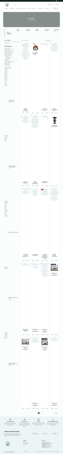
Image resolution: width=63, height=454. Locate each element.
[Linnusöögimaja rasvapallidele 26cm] (54, 119)
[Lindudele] (5, 33)
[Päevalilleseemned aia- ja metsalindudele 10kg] (44, 295)
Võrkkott (18, 29)
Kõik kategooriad (7, 53)
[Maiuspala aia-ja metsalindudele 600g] (25, 295)
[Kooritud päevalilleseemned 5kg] (25, 147)
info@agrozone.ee (47, 447)
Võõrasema (28, 29)
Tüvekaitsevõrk (6, 62)
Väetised (6, 8)
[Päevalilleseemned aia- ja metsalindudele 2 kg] (54, 267)
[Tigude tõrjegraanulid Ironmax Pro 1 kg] (6, 298)
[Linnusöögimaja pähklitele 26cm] (44, 147)
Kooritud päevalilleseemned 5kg (25, 182)
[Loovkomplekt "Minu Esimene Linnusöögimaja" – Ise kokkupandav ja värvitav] (44, 220)
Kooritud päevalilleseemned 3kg (54, 109)
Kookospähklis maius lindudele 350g (35, 53)
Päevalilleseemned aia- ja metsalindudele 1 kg (35, 330)
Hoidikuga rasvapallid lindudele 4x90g (25, 109)
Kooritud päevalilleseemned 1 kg (44, 109)
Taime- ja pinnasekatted (21, 8)
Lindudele (47, 8)
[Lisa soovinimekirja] (28, 44)
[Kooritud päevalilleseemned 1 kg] (44, 75)
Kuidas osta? (25, 442)
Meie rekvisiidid (25, 443)
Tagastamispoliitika (55, 451)
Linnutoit (7, 58)
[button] (57, 0)
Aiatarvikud (41, 8)
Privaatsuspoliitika (49, 451)
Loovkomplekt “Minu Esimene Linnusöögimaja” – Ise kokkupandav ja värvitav (45, 256)
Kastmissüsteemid (7, 52)
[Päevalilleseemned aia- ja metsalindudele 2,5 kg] (25, 341)
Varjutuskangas (6, 65)
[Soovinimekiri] (54, 4)
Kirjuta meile (25, 444)
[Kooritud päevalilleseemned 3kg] (54, 75)
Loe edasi (56, 334)
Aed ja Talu (6, 48)
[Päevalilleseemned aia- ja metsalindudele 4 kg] (44, 341)
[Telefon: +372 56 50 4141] (52, 8)
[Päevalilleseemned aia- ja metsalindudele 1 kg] (35, 295)
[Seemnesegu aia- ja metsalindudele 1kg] (6, 101)
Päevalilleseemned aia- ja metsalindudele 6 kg (54, 404)
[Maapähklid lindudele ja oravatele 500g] (54, 220)
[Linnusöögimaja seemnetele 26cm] (35, 220)
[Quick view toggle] (28, 46)
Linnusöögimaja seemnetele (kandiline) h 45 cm (25, 255)
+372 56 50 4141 (56, 8)
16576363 (50, 443)
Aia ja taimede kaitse (32, 8)
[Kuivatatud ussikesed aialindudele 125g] (35, 147)
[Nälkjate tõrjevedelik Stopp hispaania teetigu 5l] (6, 364)
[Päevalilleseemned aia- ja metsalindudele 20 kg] (35, 369)
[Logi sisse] (52, 4)
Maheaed (5, 59)
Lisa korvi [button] (27, 185)
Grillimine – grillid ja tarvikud (9, 51)
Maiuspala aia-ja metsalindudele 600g (25, 330)
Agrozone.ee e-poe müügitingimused (41, 451)
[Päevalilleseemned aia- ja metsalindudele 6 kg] (54, 369)
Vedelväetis (47, 29)
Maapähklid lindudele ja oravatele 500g (54, 255)
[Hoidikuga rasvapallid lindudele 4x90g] (25, 75)
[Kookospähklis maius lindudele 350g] (35, 47)
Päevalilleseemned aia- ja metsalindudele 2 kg (54, 274)
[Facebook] (24, 451)
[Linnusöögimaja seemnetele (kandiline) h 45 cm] (25, 220)
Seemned (12, 8)
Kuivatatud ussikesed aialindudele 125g (35, 182)
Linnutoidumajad (8, 57)
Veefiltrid (37, 29)
